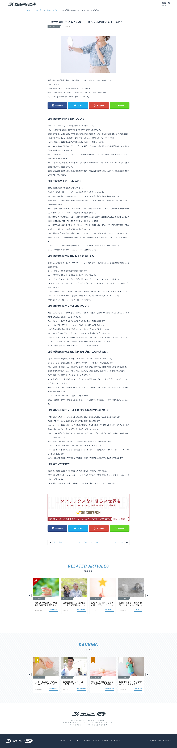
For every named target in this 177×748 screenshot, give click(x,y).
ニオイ (76, 741)
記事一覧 (38, 10)
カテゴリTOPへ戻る (88, 542)
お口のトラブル (52, 10)
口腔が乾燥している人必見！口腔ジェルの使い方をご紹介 (81, 10)
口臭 (69, 741)
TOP (28, 10)
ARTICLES (166, 5)
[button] (147, 595)
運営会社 (105, 741)
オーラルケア (85, 741)
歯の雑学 (96, 741)
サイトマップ (115, 741)
